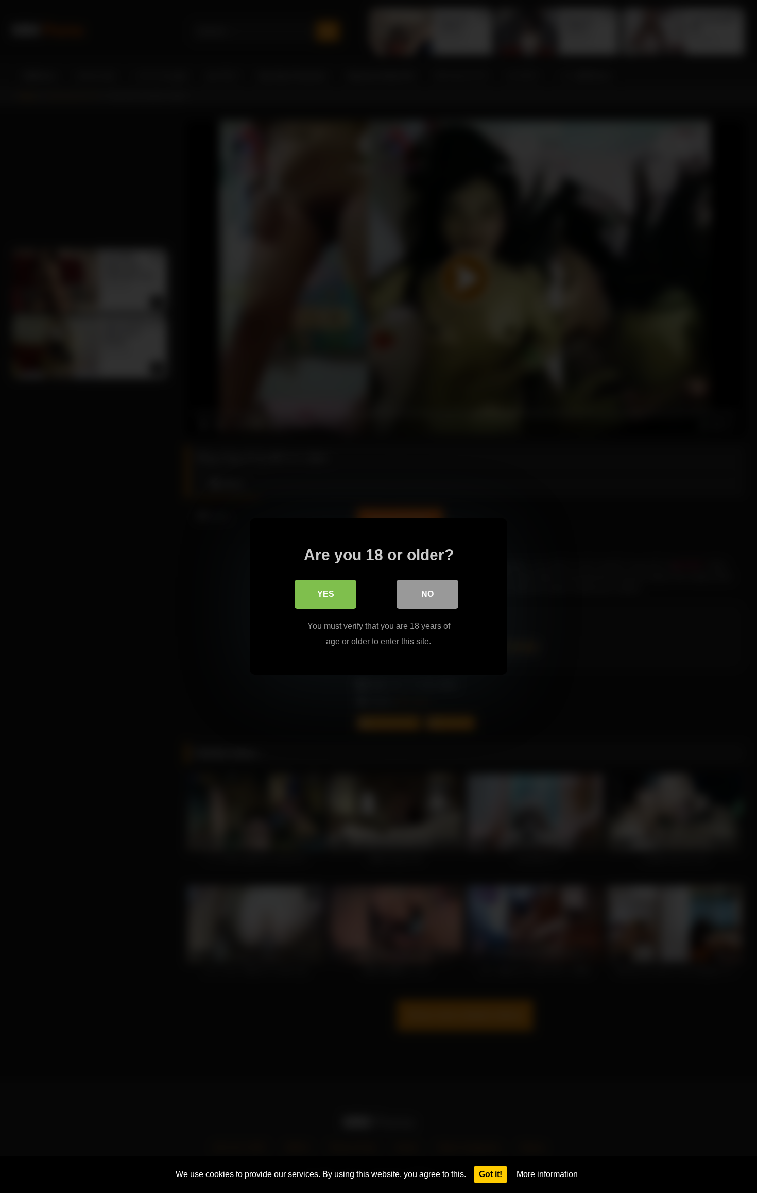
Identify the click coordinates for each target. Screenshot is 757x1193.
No (427, 594)
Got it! (490, 1174)
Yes (325, 594)
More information (547, 1174)
